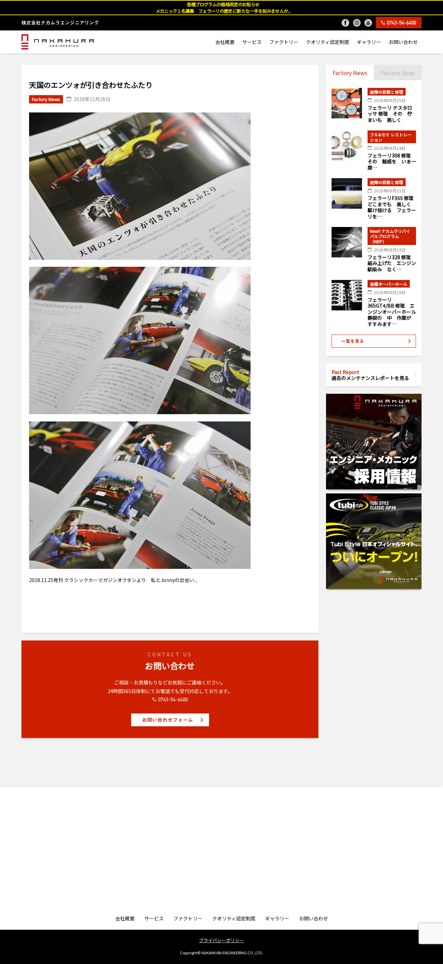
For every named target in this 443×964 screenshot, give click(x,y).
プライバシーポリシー (221, 940)
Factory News (350, 73)
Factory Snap (397, 73)
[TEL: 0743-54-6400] (399, 22)
